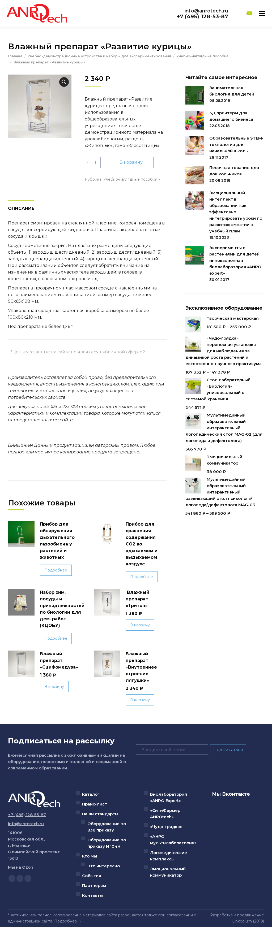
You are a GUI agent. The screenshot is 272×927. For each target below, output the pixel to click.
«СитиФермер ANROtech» (165, 813)
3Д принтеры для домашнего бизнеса (231, 116)
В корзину (131, 162)
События (91, 875)
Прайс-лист (94, 804)
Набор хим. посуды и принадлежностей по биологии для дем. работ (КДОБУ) (62, 609)
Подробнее (55, 570)
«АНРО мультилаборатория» (173, 839)
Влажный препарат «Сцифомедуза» (59, 660)
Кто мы (89, 856)
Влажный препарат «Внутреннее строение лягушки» (141, 667)
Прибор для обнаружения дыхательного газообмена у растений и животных (57, 541)
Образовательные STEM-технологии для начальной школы (236, 144)
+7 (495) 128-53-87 (202, 16)
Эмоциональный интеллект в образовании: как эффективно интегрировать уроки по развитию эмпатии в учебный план (235, 211)
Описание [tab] (21, 208)
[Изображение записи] (194, 95)
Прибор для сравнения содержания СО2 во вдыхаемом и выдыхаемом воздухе (142, 544)
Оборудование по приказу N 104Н (106, 843)
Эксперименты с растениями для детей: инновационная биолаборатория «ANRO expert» (235, 260)
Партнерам (94, 885)
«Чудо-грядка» (166, 826)
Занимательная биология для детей (231, 91)
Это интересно (103, 865)
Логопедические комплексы (168, 855)
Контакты (92, 895)
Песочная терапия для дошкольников (234, 170)
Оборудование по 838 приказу (106, 827)
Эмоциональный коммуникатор (168, 872)
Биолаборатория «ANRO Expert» (168, 797)
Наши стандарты (100, 813)
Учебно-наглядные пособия (130, 179)
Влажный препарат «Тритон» (137, 599)
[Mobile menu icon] (262, 13)
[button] (64, 82)
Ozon (27, 867)
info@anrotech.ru (206, 11)
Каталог (91, 794)
